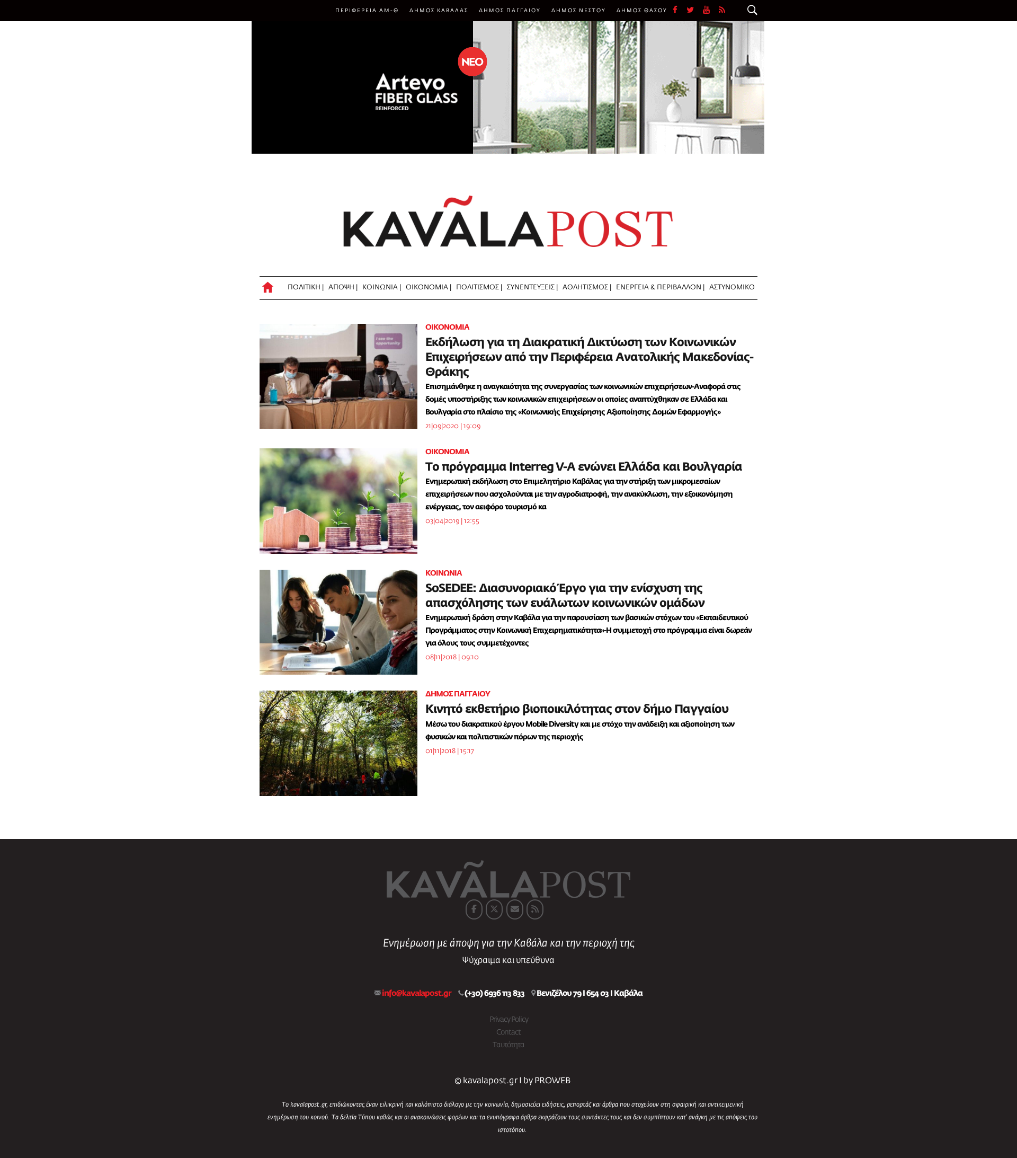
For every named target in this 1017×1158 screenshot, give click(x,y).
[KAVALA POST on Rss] (535, 909)
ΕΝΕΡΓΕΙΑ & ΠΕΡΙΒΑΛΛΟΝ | (660, 287)
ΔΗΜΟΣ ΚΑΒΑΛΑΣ (438, 10)
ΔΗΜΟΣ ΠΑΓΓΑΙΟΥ (510, 10)
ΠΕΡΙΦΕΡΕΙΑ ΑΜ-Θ (367, 10)
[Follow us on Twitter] (694, 10)
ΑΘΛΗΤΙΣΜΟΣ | (587, 287)
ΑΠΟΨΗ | (343, 287)
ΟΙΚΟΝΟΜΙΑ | (428, 287)
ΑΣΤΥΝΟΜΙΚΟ (732, 287)
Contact (508, 1032)
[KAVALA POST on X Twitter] (494, 909)
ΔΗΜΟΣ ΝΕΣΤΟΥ (578, 10)
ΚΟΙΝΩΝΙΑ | (381, 287)
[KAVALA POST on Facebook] (474, 909)
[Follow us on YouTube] (711, 10)
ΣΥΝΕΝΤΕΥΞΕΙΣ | (532, 287)
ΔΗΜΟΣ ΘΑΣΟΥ (642, 10)
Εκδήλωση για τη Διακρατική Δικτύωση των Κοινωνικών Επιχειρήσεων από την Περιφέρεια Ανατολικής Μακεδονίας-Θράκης (589, 357)
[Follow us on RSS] (722, 10)
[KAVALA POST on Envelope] (514, 909)
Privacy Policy (508, 1019)
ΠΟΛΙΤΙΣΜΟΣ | (479, 287)
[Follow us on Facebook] (679, 10)
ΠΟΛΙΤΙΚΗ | (306, 287)
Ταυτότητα (508, 1045)
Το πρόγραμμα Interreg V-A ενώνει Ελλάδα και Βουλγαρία (583, 467)
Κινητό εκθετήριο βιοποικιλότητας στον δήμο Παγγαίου (576, 709)
